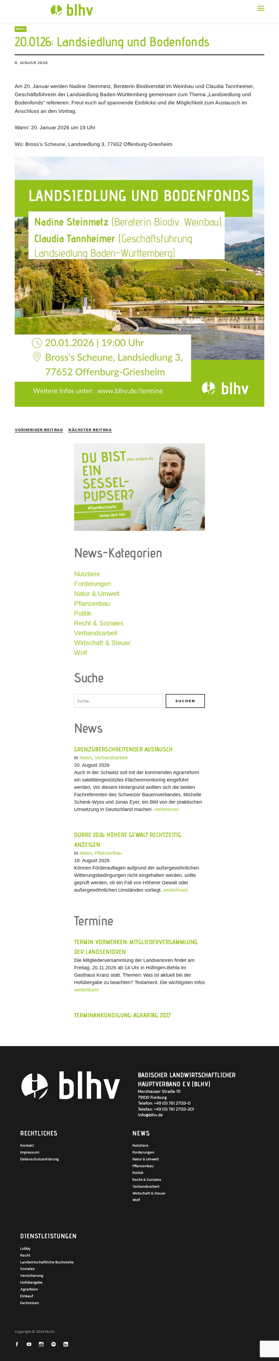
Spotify (57, 1344)
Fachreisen (29, 1303)
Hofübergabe (31, 1282)
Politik (82, 613)
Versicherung (31, 1275)
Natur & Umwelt (97, 593)
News (20, 29)
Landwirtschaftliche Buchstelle (47, 1262)
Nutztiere (87, 574)
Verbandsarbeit (95, 633)
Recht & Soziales (98, 623)
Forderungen (92, 583)
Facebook (20, 1344)
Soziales (27, 1269)
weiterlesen (166, 809)
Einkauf (26, 1296)
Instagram (45, 1344)
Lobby (25, 1248)
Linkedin (69, 1344)
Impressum (29, 1152)
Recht (25, 1255)
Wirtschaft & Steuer (102, 642)
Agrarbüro (29, 1289)
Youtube (32, 1344)
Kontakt (27, 1145)
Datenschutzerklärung (39, 1159)
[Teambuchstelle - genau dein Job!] (139, 529)
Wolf (80, 652)
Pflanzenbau (92, 603)
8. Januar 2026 (31, 62)
